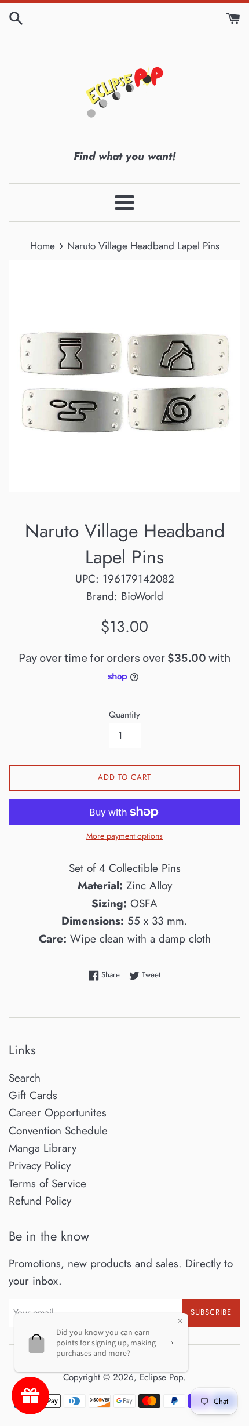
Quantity (124, 714)
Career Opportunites (58, 1113)
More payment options (124, 836)
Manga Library (42, 1148)
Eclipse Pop (161, 1377)
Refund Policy (40, 1201)
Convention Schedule (58, 1130)
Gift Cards (33, 1095)
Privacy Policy (40, 1165)
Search (25, 1078)
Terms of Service (47, 1183)
